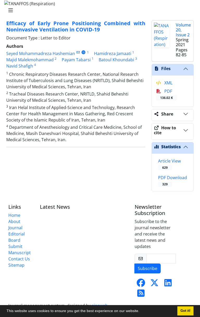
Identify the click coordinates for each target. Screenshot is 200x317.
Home (14, 215)
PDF (166, 94)
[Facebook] (141, 284)
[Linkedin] (168, 284)
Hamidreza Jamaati (112, 53)
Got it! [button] (185, 311)
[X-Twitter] (154, 284)
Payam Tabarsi (76, 60)
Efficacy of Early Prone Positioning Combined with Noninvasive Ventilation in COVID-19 (75, 26)
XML (167, 83)
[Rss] (141, 295)
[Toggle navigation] (98, 10)
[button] (141, 311)
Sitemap (16, 265)
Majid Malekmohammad (30, 60)
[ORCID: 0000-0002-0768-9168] (83, 52)
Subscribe (147, 268)
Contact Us (19, 259)
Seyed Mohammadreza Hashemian (40, 53)
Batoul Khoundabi (116, 60)
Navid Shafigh (19, 66)
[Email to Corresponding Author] (78, 52)
